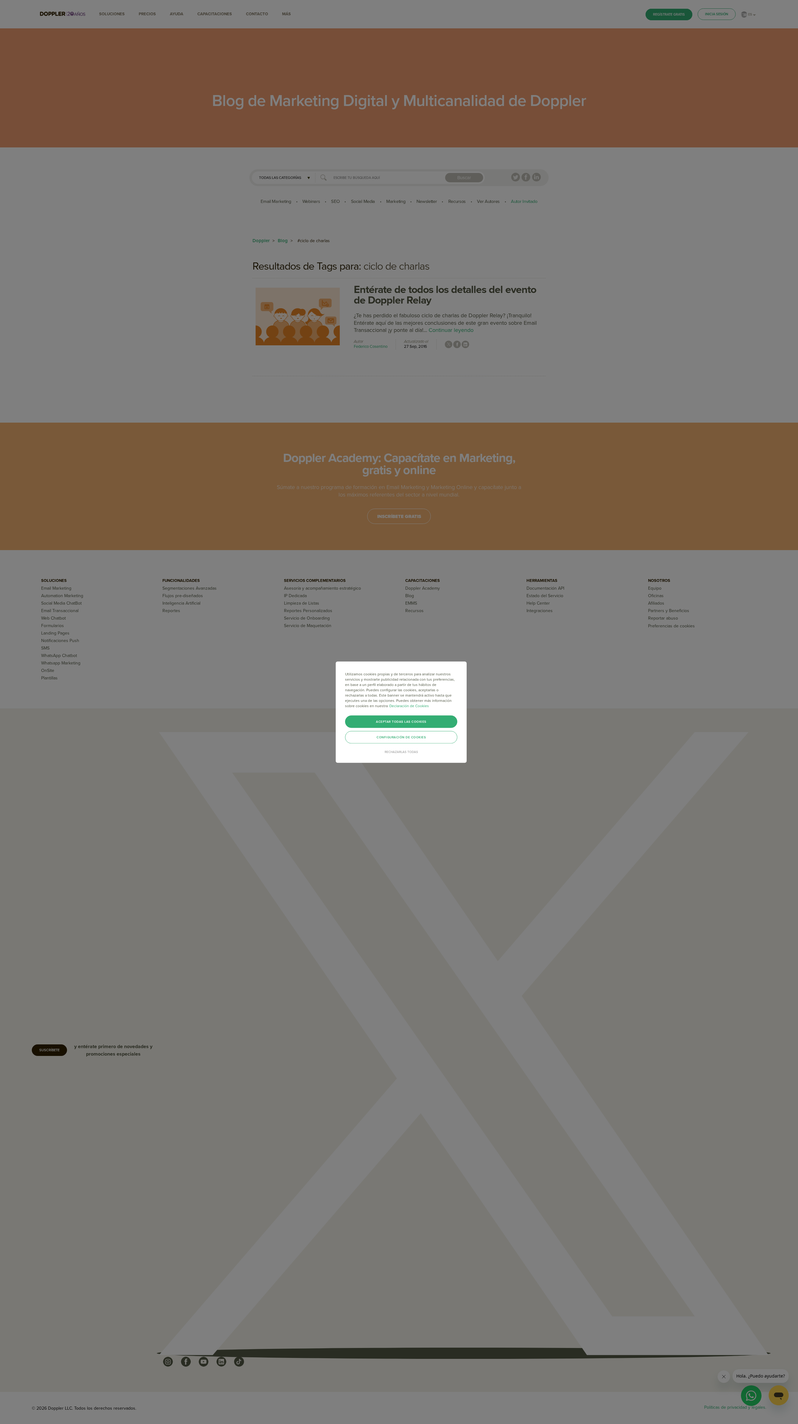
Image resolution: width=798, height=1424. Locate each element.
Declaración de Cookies (409, 705)
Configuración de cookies (401, 737)
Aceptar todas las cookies (401, 721)
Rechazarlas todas (401, 752)
